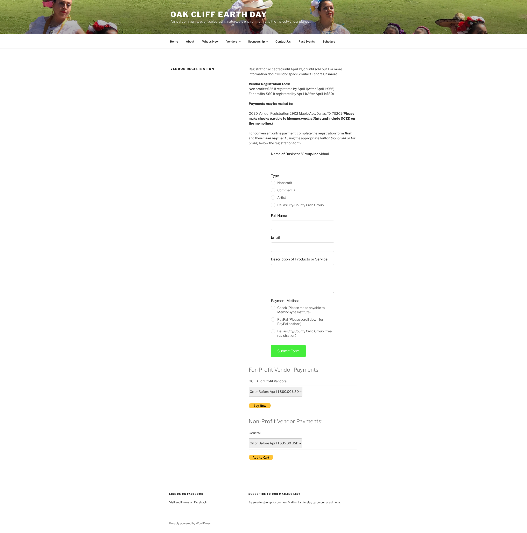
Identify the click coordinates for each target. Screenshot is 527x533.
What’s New (210, 41)
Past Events (306, 41)
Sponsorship (256, 41)
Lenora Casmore (324, 74)
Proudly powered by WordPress (190, 523)
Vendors (231, 41)
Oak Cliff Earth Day (218, 14)
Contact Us (283, 41)
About (190, 41)
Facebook (200, 502)
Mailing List (295, 502)
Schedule (329, 41)
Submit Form (288, 351)
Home (174, 41)
